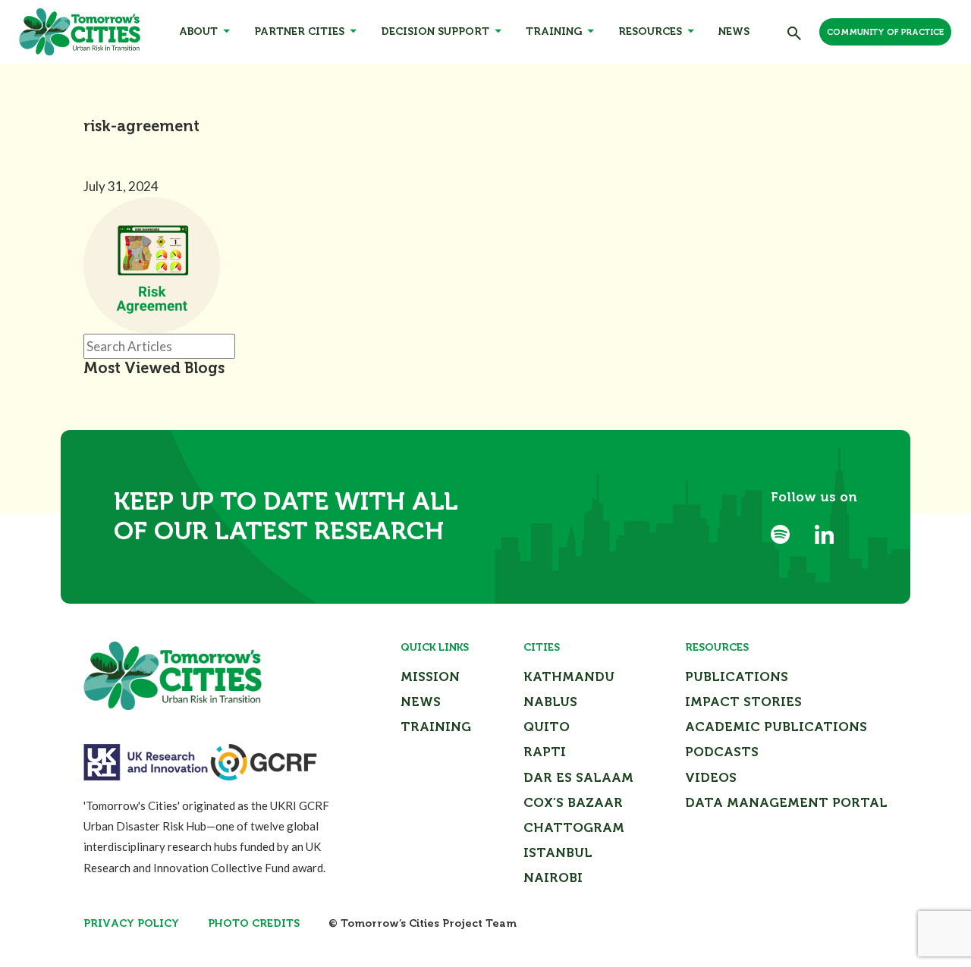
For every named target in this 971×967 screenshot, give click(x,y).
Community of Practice (885, 32)
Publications (736, 676)
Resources (650, 31)
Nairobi (553, 877)
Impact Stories (743, 701)
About (198, 31)
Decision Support (435, 31)
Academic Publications (776, 726)
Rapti (544, 751)
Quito (546, 726)
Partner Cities (299, 31)
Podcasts (722, 751)
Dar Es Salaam (578, 777)
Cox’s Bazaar (573, 802)
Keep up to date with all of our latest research (286, 516)
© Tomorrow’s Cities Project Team (422, 923)
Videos (711, 777)
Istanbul (557, 852)
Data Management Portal (786, 802)
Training (554, 31)
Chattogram (573, 827)
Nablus (550, 701)
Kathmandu (568, 676)
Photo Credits (254, 923)
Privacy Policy (131, 923)
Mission (430, 676)
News (733, 31)
